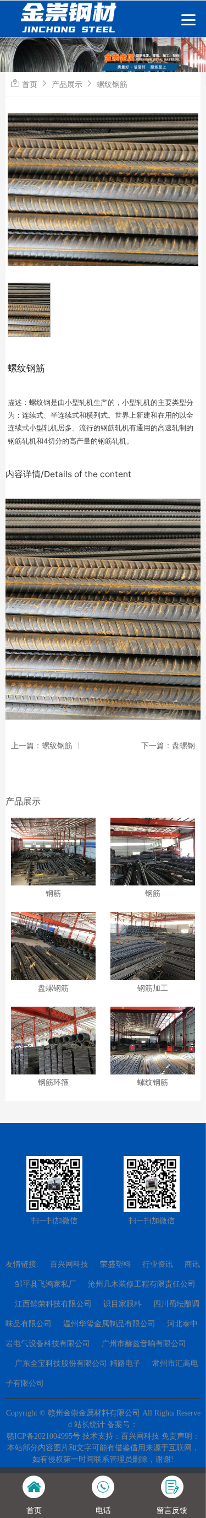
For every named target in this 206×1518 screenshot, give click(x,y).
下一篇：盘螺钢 (168, 745)
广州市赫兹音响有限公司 (144, 1343)
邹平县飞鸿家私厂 (45, 1284)
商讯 (192, 1264)
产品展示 (67, 84)
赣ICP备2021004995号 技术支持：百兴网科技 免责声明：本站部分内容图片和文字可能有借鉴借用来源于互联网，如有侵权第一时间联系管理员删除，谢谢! (103, 1447)
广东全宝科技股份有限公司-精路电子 (78, 1363)
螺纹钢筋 (112, 84)
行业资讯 (157, 1264)
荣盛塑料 (115, 1264)
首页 (29, 84)
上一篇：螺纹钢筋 (42, 745)
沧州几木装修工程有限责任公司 (142, 1284)
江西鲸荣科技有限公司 (53, 1304)
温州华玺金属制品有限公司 (109, 1324)
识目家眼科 (122, 1304)
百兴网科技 (69, 1264)
